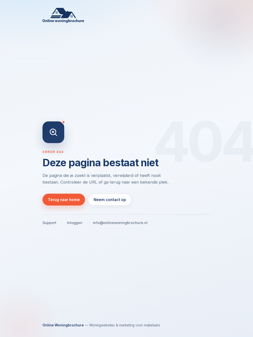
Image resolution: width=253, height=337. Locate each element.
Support (49, 223)
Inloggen (74, 223)
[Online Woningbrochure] (126, 15)
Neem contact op (110, 199)
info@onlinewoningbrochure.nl (120, 223)
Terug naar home (64, 199)
